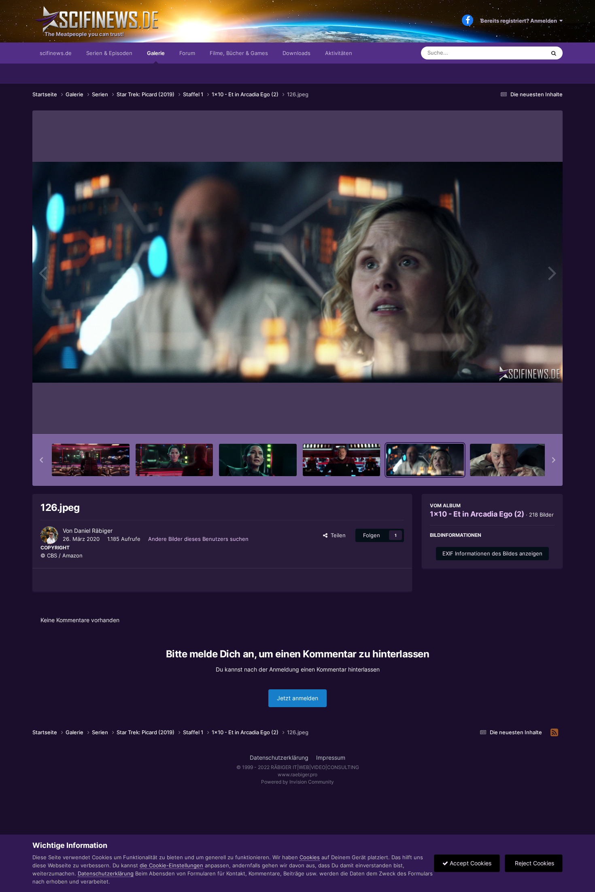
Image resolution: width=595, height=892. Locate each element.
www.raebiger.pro (297, 774)
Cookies (310, 857)
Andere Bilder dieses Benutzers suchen (198, 539)
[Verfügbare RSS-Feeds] (554, 732)
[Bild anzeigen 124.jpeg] (258, 460)
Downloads (296, 53)
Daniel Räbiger (93, 530)
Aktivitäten (338, 53)
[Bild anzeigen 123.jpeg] (174, 460)
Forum (187, 53)
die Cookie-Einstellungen (171, 865)
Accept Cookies (469, 863)
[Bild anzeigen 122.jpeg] (91, 460)
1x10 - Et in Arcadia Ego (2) (477, 514)
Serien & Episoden (109, 53)
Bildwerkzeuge (525, 419)
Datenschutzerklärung (279, 757)
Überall (526, 53)
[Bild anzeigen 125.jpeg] (341, 460)
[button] (41, 460)
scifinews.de (56, 53)
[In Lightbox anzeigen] (297, 272)
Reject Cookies (533, 863)
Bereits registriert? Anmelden (519, 20)
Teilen (336, 535)
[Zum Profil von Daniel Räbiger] (49, 535)
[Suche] (554, 53)
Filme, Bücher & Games (239, 53)
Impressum (330, 757)
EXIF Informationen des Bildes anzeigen (492, 553)
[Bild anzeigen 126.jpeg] (425, 460)
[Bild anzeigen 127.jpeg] (509, 460)
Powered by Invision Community (297, 782)
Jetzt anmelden (297, 698)
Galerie (156, 53)
